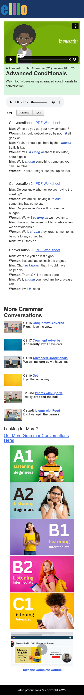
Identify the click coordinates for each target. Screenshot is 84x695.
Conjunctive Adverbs (48, 322)
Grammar (25, 112)
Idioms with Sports (49, 393)
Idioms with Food (47, 410)
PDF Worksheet (48, 122)
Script (10, 112)
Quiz (39, 112)
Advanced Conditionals (50, 358)
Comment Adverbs (47, 340)
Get (35, 375)
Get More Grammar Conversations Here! (36, 437)
